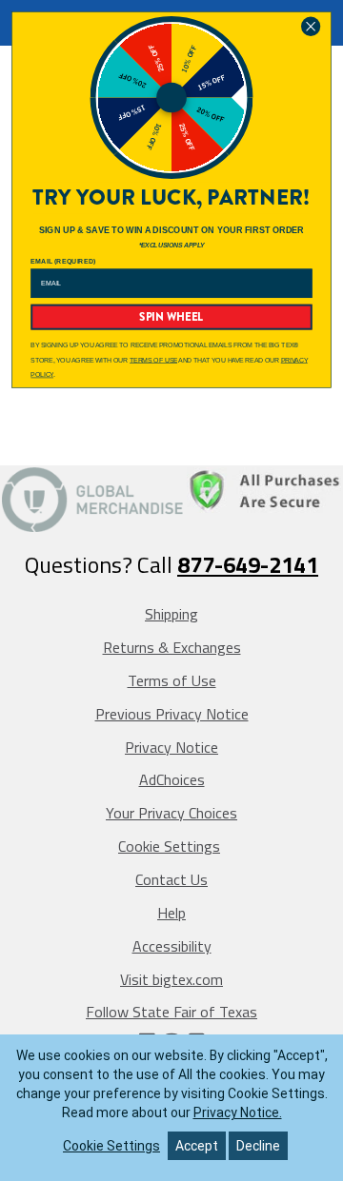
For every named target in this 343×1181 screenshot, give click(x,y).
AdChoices (172, 779)
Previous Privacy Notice (172, 713)
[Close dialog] (310, 26)
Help (171, 912)
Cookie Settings (169, 846)
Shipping (171, 613)
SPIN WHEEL (171, 317)
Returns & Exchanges (172, 647)
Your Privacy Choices (171, 812)
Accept (196, 1145)
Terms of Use (172, 680)
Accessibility (172, 946)
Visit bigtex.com (171, 979)
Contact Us (171, 879)
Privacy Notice (171, 747)
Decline (258, 1145)
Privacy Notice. (237, 1112)
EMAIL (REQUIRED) (62, 261)
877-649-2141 (247, 564)
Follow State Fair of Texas (171, 1011)
